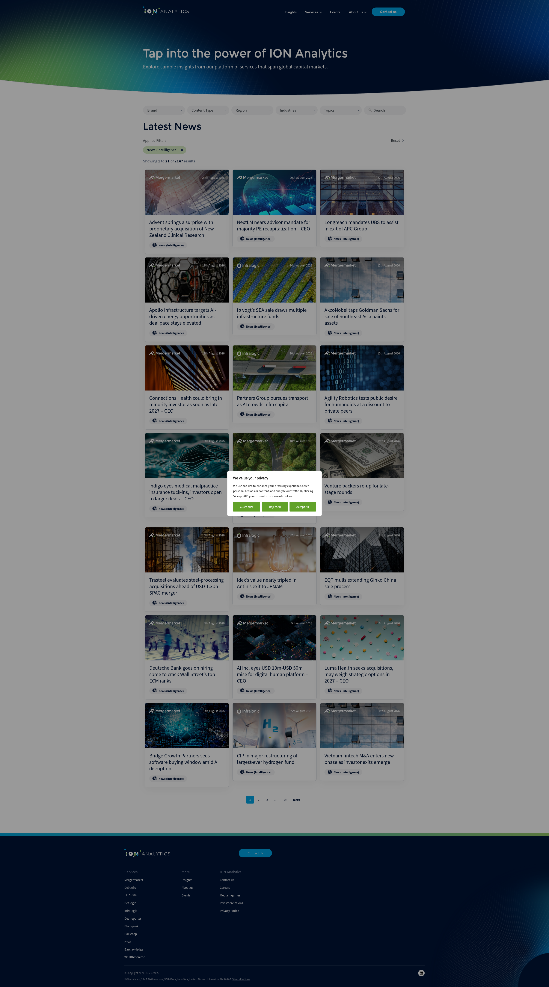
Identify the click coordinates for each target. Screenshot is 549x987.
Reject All (275, 507)
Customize (246, 507)
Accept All (302, 507)
